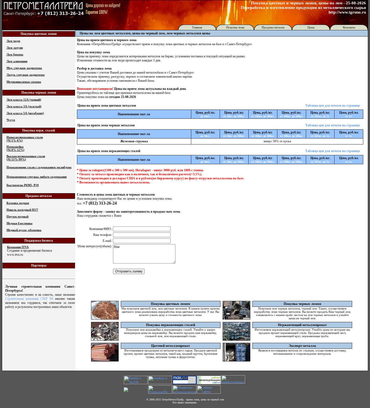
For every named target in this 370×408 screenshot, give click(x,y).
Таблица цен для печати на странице (332, 105)
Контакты (349, 27)
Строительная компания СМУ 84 (29, 299)
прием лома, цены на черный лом (205, 399)
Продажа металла (273, 27)
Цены (310, 27)
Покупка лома (235, 27)
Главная (197, 27)
